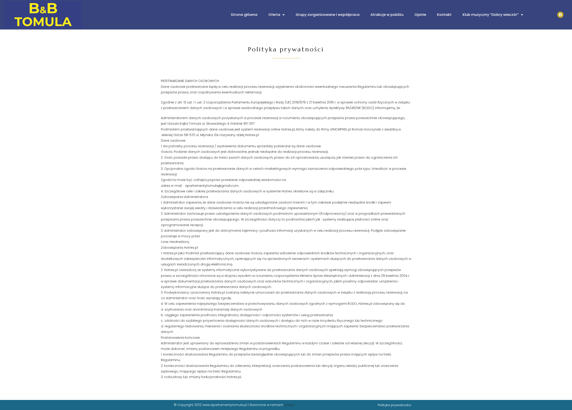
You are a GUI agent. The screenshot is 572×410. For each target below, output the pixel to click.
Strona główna (244, 14)
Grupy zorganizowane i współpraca (328, 14)
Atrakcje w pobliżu (387, 14)
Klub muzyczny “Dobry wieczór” (491, 14)
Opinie (420, 14)
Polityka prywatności (394, 405)
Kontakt (444, 14)
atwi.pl (289, 405)
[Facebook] (560, 15)
